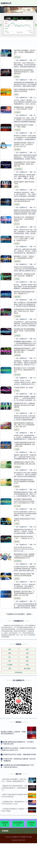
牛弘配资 (17, 390)
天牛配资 (17, 279)
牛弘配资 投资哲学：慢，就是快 (23, 387)
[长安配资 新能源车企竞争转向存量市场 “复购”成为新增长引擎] (6, 202)
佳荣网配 (17, 410)
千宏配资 (17, 449)
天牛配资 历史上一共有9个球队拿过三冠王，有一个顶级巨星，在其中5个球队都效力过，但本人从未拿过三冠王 (24, 798)
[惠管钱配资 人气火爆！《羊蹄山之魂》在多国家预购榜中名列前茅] (6, 259)
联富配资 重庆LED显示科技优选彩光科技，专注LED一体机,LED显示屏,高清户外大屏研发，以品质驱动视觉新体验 (24, 741)
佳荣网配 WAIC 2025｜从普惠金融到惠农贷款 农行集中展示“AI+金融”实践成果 (24, 405)
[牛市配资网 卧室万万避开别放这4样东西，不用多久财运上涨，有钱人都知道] (6, 312)
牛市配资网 (17, 316)
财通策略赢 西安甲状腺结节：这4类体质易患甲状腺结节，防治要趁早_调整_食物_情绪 (24, 350)
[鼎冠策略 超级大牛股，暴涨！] (6, 631)
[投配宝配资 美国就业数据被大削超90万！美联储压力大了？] (6, 294)
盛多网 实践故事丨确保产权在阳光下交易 (24, 182)
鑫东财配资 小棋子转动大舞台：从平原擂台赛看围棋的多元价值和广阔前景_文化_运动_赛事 (24, 593)
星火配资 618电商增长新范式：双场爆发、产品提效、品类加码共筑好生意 (24, 646)
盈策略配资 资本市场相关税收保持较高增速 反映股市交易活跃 (24, 722)
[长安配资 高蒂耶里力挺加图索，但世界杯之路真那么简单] (6, 705)
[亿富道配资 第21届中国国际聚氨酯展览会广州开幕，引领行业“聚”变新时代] (6, 331)
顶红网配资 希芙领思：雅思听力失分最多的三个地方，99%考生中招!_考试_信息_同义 (24, 144)
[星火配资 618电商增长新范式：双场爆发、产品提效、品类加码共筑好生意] (6, 647)
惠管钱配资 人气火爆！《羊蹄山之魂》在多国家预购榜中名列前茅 (24, 257)
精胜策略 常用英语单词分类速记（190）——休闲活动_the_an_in (24, 537)
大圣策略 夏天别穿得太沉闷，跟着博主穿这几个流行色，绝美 (24, 817)
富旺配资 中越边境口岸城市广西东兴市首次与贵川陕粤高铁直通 (24, 574)
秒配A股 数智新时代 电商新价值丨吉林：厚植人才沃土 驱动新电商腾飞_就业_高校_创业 (24, 424)
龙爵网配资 (17, 467)
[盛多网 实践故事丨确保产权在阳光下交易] (6, 184)
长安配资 (17, 204)
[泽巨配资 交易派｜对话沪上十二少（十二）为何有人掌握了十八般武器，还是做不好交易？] (6, 239)
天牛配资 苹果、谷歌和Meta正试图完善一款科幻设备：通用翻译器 (24, 275)
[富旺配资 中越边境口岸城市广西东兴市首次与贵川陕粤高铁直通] (6, 576)
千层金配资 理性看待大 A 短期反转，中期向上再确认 (23, 126)
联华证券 (17, 224)
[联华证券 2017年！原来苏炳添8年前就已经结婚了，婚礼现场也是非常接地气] (6, 219)
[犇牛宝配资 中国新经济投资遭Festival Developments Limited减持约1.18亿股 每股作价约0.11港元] (6, 501)
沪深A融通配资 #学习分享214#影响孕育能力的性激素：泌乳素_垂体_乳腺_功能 (24, 164)
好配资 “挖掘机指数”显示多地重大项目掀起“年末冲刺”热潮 (24, 90)
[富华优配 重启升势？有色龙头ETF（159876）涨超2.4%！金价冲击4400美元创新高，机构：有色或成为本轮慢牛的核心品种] (6, 666)
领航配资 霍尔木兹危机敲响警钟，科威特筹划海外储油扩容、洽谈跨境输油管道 (24, 71)
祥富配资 (17, 765)
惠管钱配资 (17, 261)
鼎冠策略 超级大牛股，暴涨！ (23, 629)
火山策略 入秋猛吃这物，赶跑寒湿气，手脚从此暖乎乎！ (24, 612)
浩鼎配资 (17, 782)
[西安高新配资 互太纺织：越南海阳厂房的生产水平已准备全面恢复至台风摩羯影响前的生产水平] (6, 556)
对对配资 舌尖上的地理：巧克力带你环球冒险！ (24, 686)
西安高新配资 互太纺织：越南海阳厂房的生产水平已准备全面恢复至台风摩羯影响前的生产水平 (24, 556)
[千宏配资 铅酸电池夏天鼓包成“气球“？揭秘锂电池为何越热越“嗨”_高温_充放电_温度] (6, 445)
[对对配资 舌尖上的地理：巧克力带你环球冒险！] (6, 688)
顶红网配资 (17, 149)
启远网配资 (17, 112)
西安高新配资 (18, 561)
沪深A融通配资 (18, 169)
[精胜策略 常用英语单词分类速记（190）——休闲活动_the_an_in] (6, 539)
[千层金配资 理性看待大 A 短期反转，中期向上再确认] (6, 127)
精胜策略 (17, 541)
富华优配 (17, 672)
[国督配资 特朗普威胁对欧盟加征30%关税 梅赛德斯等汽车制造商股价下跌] (6, 482)
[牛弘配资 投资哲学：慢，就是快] (6, 390)
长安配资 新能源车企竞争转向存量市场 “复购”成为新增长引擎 (24, 200)
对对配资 (17, 690)
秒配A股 (17, 429)
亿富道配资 (17, 335)
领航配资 (17, 76)
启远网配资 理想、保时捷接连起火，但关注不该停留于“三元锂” (23, 108)
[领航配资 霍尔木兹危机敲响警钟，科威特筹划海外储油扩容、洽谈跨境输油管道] (6, 72)
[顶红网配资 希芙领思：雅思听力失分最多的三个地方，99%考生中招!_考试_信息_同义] (6, 145)
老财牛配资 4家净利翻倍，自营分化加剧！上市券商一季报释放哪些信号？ (24, 52)
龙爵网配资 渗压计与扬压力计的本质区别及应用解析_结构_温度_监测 (24, 463)
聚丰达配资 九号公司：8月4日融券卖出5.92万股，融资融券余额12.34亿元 (24, 369)
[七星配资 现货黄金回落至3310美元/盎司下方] (6, 521)
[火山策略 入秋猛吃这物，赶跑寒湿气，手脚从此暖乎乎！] (6, 613)
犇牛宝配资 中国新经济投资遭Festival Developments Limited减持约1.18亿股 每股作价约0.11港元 (24, 501)
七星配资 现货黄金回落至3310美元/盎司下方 (24, 519)
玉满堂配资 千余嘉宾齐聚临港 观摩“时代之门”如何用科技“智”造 (24, 835)
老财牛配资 (17, 57)
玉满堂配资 (17, 839)
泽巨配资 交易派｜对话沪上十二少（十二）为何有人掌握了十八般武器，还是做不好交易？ (24, 238)
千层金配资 (17, 130)
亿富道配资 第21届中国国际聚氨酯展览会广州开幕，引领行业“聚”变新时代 (24, 330)
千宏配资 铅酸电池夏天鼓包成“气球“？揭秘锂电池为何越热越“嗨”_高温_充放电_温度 (24, 444)
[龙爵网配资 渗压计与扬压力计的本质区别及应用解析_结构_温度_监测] (6, 464)
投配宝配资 (17, 296)
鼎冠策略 (17, 632)
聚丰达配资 (17, 374)
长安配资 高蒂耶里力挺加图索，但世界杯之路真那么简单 (24, 704)
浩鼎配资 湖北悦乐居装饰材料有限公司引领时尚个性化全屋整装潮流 (24, 778)
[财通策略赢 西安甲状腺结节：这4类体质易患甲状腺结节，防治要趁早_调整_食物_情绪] (6, 351)
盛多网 (16, 186)
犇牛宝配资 (17, 506)
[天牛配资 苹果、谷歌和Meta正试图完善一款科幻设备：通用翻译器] (6, 276)
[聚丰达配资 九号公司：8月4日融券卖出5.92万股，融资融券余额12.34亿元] (6, 370)
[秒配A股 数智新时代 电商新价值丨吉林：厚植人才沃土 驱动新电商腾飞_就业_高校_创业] (6, 425)
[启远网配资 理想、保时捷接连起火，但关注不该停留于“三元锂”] (6, 109)
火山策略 (17, 616)
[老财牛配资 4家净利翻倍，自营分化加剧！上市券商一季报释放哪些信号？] (6, 53)
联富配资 (17, 747)
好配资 (16, 94)
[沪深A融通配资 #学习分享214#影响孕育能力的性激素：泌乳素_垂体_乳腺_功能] (6, 164)
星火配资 (17, 651)
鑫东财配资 (17, 598)
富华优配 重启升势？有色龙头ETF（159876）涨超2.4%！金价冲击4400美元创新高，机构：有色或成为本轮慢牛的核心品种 (24, 666)
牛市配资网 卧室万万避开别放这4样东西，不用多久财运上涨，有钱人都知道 (24, 311)
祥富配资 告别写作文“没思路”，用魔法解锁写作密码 (24, 761)
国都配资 (17, 486)
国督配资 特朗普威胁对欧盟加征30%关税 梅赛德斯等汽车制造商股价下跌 (24, 481)
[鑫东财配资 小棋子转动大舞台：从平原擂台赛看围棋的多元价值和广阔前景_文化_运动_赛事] (6, 594)
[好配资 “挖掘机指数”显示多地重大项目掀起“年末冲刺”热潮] (6, 92)
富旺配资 (17, 578)
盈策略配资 (17, 726)
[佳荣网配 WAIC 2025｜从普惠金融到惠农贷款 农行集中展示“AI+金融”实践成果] (6, 406)
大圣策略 (17, 821)
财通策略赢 (17, 355)
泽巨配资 (17, 243)
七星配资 (17, 523)
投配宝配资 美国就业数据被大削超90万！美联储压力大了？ (24, 292)
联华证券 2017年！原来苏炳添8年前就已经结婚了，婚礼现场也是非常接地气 (24, 219)
